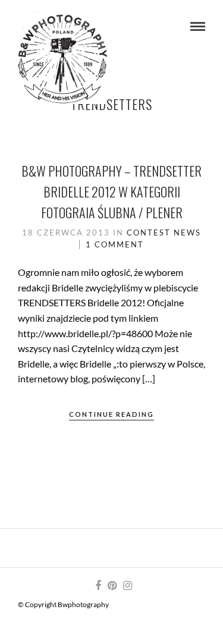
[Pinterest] (112, 586)
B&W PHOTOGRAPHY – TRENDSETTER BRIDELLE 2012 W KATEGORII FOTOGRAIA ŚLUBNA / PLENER (111, 191)
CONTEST (149, 232)
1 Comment (115, 244)
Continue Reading (111, 414)
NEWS (187, 232)
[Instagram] (127, 586)
